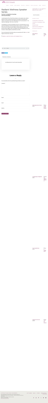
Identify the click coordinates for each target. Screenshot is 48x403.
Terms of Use (7, 398)
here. (26, 32)
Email (3, 102)
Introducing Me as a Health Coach (37, 20)
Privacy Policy (3, 398)
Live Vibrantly (8, 56)
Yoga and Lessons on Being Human (37, 26)
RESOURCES (43, 393)
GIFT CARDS (29, 393)
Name (3, 97)
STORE (38, 393)
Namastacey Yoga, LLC (12, 2)
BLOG (34, 393)
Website (3, 108)
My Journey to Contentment (37, 28)
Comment (3, 83)
